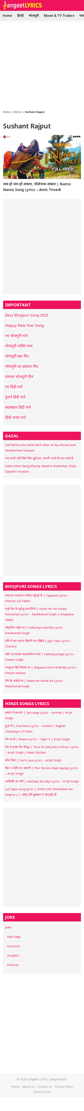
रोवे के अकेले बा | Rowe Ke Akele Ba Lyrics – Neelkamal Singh (35, 683)
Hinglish (13, 955)
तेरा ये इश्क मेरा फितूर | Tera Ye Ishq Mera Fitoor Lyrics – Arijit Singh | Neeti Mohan (41, 749)
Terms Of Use (42, 1092)
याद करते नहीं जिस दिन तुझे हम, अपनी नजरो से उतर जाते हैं (39, 458)
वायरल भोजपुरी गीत (19, 376)
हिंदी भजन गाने (15, 417)
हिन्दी (20, 15)
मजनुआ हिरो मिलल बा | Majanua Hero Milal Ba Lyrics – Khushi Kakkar (41, 670)
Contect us (44, 1087)
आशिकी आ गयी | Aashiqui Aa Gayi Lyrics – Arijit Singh (42, 781)
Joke (8, 927)
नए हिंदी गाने (13, 386)
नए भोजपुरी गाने (16, 335)
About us (28, 1087)
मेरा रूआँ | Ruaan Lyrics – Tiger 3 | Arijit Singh (37, 739)
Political (12, 965)
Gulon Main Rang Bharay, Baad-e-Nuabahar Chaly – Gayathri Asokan (41, 468)
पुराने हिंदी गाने (15, 396)
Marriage (14, 937)
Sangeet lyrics (58, 1079)
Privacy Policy (64, 1087)
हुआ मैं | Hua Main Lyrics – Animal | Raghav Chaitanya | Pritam (35, 728)
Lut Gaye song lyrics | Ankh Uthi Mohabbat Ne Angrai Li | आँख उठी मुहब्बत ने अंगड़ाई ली (39, 791)
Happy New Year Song (24, 325)
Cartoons (13, 946)
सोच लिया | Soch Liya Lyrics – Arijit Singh (33, 760)
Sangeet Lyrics (36, 1079)
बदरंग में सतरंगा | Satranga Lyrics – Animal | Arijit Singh (38, 715)
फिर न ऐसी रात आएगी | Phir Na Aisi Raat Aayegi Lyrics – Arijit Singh (41, 770)
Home (7, 15)
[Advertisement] (42, 64)
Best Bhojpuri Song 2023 (26, 315)
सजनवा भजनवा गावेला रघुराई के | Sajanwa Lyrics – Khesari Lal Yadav (37, 598)
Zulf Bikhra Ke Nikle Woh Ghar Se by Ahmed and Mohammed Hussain (40, 447)
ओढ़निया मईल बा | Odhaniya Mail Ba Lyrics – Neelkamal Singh (35, 630)
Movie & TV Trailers (59, 15)
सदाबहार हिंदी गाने (18, 407)
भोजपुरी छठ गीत (17, 356)
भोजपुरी (34, 15)
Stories (17, 112)
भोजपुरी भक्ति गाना (19, 345)
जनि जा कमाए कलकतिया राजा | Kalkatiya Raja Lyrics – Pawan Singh (40, 657)
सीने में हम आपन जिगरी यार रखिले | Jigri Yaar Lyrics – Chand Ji (38, 643)
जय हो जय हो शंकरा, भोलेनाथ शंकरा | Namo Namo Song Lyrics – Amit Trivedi (37, 186)
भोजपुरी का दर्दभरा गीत (21, 366)
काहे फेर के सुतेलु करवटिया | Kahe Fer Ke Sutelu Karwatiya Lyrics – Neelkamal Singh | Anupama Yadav (39, 614)
